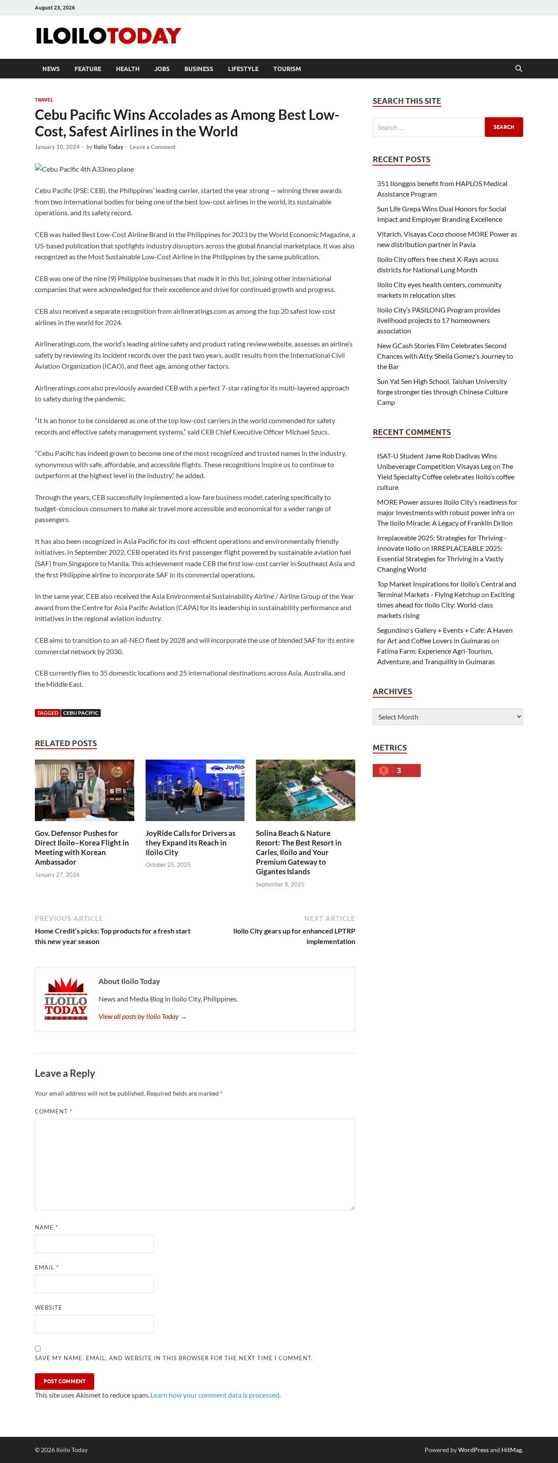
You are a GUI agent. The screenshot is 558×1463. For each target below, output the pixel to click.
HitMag (511, 1449)
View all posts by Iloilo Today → (143, 1016)
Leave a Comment (153, 146)
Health (128, 68)
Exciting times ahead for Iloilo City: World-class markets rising (445, 604)
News (51, 68)
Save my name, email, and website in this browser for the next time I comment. (174, 1357)
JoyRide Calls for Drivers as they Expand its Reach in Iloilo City (190, 842)
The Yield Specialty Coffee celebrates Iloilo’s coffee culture (445, 476)
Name (46, 1227)
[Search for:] (448, 127)
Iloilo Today (108, 146)
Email (47, 1267)
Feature (88, 68)
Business (198, 68)
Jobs (162, 68)
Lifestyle (243, 68)
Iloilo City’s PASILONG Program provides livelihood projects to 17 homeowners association (438, 320)
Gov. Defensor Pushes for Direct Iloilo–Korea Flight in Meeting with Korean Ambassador (82, 847)
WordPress (473, 1449)
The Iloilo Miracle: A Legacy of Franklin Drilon (445, 523)
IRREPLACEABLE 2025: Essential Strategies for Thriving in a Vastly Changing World (440, 558)
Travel (44, 100)
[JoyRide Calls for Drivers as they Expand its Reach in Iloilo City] (195, 793)
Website (48, 1307)
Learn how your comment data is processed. (215, 1395)
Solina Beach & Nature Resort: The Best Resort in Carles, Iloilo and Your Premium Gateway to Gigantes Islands (299, 852)
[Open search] (518, 69)
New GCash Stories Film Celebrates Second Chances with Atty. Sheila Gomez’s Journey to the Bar (445, 355)
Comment (53, 1111)
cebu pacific (81, 712)
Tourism (287, 68)
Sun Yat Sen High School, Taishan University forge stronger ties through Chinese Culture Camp (442, 391)
